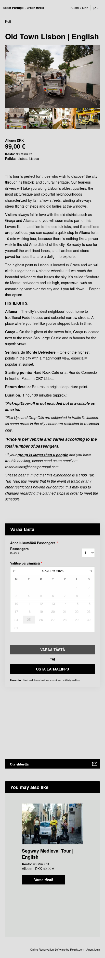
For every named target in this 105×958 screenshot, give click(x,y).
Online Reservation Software (47, 949)
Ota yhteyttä (19, 764)
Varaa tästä (43, 879)
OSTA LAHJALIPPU (52, 669)
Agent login (93, 949)
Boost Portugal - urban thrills (23, 7)
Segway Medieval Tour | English (47, 853)
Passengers (19, 550)
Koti (8, 21)
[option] (17, 118)
